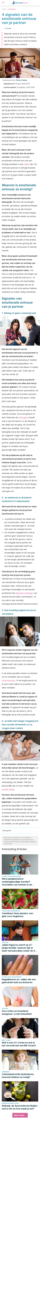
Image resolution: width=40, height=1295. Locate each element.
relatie (26, 164)
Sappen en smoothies (10, 1103)
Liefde (4, 9)
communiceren (8, 680)
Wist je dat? (6, 1040)
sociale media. (8, 789)
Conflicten (12, 9)
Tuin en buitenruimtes (11, 911)
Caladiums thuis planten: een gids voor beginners (17, 915)
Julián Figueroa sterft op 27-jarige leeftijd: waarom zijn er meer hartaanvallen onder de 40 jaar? (19, 948)
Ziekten (5, 942)
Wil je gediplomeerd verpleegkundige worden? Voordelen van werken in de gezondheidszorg (17, 881)
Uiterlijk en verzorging (11, 876)
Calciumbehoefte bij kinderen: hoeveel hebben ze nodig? (18, 1075)
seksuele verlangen (24, 593)
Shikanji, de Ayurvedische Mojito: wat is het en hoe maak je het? (20, 1107)
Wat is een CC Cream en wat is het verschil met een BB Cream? (19, 1044)
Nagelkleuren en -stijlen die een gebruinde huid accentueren (19, 981)
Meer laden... (20, 1115)
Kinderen (5, 1072)
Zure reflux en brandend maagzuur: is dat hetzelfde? (17, 1012)
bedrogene (23, 417)
